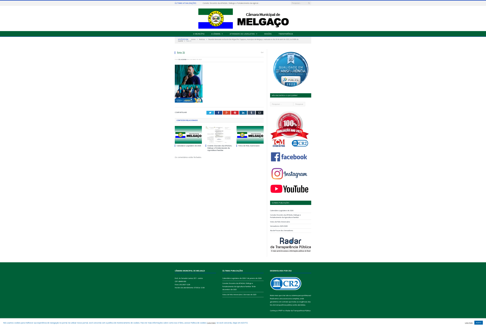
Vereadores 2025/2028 (278, 226)
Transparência (285, 34)
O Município (199, 34)
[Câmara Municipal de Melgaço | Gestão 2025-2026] (243, 18)
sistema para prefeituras (301, 295)
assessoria (287, 298)
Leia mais (211, 322)
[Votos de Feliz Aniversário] (250, 135)
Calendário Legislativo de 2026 (189, 146)
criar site (285, 295)
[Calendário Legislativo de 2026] (188, 135)
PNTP (281, 310)
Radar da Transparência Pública (298, 310)
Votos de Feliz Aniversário (249, 146)
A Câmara (215, 34)
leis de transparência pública (281, 305)
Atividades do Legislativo (242, 34)
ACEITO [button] (478, 322)
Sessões (268, 34)
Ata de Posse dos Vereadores (281, 230)
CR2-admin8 (182, 59)
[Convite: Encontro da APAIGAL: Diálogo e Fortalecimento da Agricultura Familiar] (219, 135)
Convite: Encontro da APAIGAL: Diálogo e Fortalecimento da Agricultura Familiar (232, 3)
